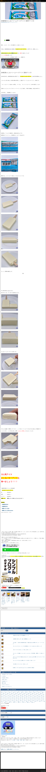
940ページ (11, 701)
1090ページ (33, 702)
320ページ (15, 694)
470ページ (34, 695)
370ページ (35, 694)
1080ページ (28, 702)
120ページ (18, 692)
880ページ (29, 700)
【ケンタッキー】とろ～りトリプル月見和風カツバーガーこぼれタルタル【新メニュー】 (27, 646)
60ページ (38, 691)
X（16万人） (4, 676)
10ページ (19, 691)
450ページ (25, 695)
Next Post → (43, 608)
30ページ (26, 691)
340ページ (23, 694)
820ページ (5, 700)
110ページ (14, 692)
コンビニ (12, 22)
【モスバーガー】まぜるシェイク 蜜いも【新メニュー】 (22, 649)
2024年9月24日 (4, 22)
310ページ (11, 694)
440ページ (21, 695)
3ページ (9, 691)
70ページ (41, 691)
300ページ (6, 694)
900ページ (38, 700)
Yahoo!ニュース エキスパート (7, 686)
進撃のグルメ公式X (5, 508)
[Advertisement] (23, 31)
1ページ (2, 691)
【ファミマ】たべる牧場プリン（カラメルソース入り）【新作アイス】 (8, 599)
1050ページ (15, 702)
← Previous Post (4, 608)
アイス (9, 22)
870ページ (25, 700)
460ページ (29, 695)
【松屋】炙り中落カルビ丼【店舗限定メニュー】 (21, 635)
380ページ (40, 694)
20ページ (23, 691)
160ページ (35, 692)
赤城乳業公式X (5, 506)
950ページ (15, 701)
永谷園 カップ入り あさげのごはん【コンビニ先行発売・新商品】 (23, 667)
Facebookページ (4, 681)
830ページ (9, 700)
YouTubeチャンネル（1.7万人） (7, 674)
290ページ (2, 694)
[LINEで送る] (4, 40)
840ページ (13, 700)
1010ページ (40, 701)
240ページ (25, 693)
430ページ (17, 695)
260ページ (33, 693)
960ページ (19, 701)
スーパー (15, 22)
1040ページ (10, 702)
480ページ (38, 695)
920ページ (2, 701)
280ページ (41, 693)
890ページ (34, 700)
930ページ (6, 701)
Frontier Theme (43, 771)
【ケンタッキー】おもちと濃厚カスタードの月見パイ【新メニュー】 (24, 660)
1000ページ (36, 701)
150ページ (31, 692)
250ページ (29, 693)
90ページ (6, 692)
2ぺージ (5, 691)
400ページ (5, 695)
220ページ (16, 693)
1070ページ (24, 702)
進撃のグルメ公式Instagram (7, 510)
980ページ (27, 701)
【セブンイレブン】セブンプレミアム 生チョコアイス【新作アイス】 (18, 599)
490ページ (42, 695)
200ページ (8, 693)
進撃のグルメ (3, 1)
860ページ (21, 700)
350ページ (27, 694)
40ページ (30, 691)
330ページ (19, 694)
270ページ (37, 693)
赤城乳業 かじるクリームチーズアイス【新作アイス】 (18, 21)
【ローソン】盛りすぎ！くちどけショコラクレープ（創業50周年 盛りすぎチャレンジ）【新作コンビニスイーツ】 (3, 601)
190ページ (4, 693)
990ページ (31, 701)
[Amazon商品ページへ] (11, 583)
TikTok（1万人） (5, 679)
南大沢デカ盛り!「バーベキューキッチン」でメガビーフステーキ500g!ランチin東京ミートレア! (13, 600)
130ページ (22, 692)
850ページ (17, 700)
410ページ (9, 695)
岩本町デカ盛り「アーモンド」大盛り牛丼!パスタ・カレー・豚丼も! (27, 599)
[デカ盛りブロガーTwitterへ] (8, 734)
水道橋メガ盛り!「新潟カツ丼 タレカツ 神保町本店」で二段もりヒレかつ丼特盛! (23, 599)
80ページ (2, 692)
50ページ (34, 691)
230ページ (20, 693)
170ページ (39, 692)
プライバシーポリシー (5, 684)
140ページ (26, 692)
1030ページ (6, 702)
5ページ (16, 691)
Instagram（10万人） (5, 677)
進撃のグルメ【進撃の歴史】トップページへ (10, 749)
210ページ (12, 693)
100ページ (10, 692)
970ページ (23, 701)
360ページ (31, 694)
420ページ (13, 695)
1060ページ (19, 702)
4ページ (12, 691)
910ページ (42, 700)
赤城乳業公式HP (5, 504)
